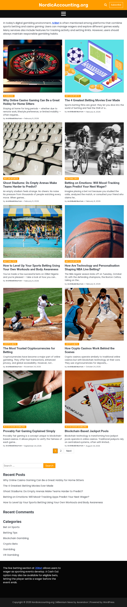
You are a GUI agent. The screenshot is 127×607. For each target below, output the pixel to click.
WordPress (108, 602)
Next (69, 451)
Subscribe (116, 4)
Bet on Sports (73, 96)
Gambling (8, 96)
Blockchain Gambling (14, 427)
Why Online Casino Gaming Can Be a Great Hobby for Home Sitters (31, 102)
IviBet (55, 23)
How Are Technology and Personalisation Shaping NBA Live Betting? (92, 267)
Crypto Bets (10, 344)
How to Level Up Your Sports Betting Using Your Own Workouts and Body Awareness (31, 267)
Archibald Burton (14, 118)
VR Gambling (11, 555)
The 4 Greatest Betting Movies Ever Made (92, 100)
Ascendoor (82, 602)
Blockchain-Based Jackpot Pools (87, 431)
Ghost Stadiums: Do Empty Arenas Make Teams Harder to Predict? (30, 184)
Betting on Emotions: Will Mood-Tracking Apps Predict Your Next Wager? (92, 184)
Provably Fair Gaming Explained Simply (29, 431)
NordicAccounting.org (63, 5)
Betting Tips (72, 179)
